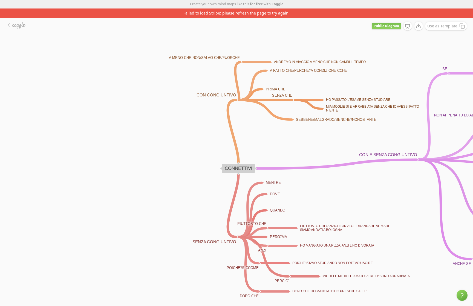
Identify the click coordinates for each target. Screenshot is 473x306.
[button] (462, 295)
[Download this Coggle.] (418, 26)
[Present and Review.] (407, 26)
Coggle (277, 4)
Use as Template (442, 25)
